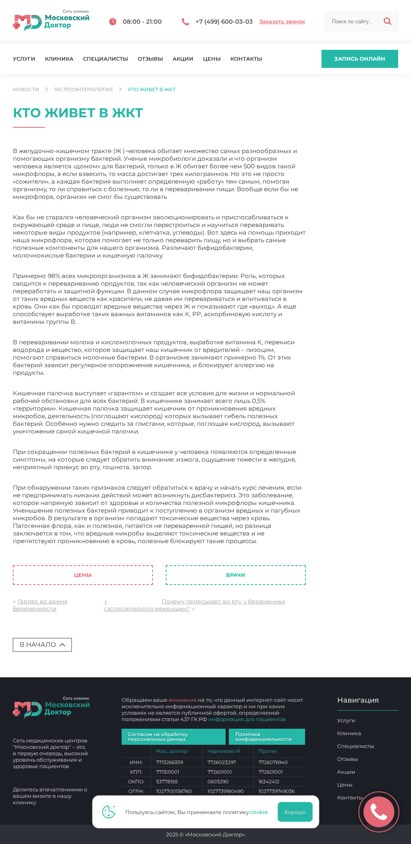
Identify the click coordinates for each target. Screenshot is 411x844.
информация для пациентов (247, 719)
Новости (26, 89)
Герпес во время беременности (40, 605)
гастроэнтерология (83, 89)
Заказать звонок (282, 21)
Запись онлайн (359, 58)
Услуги (24, 58)
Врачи (235, 575)
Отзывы (150, 58)
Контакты (246, 58)
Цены (212, 58)
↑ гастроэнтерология (133, 605)
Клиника (59, 58)
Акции (183, 58)
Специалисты (105, 58)
